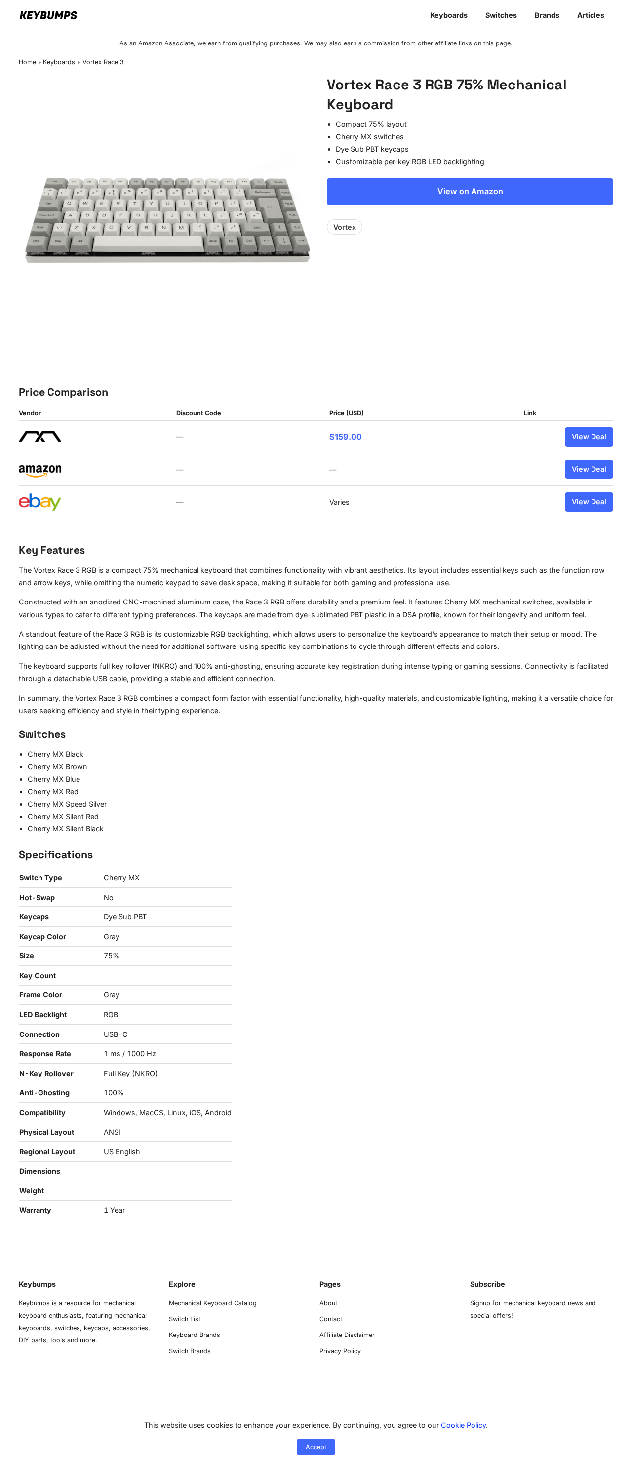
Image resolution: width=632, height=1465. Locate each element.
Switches (501, 15)
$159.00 (345, 437)
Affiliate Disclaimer (347, 1334)
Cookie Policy (463, 1425)
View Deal (589, 436)
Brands (547, 15)
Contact (330, 1319)
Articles (590, 15)
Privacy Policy (340, 1351)
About (328, 1303)
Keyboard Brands (194, 1334)
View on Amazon (470, 191)
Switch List (184, 1319)
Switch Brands (190, 1351)
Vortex (344, 227)
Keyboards (449, 15)
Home (27, 62)
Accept (316, 1447)
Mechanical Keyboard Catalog (213, 1303)
